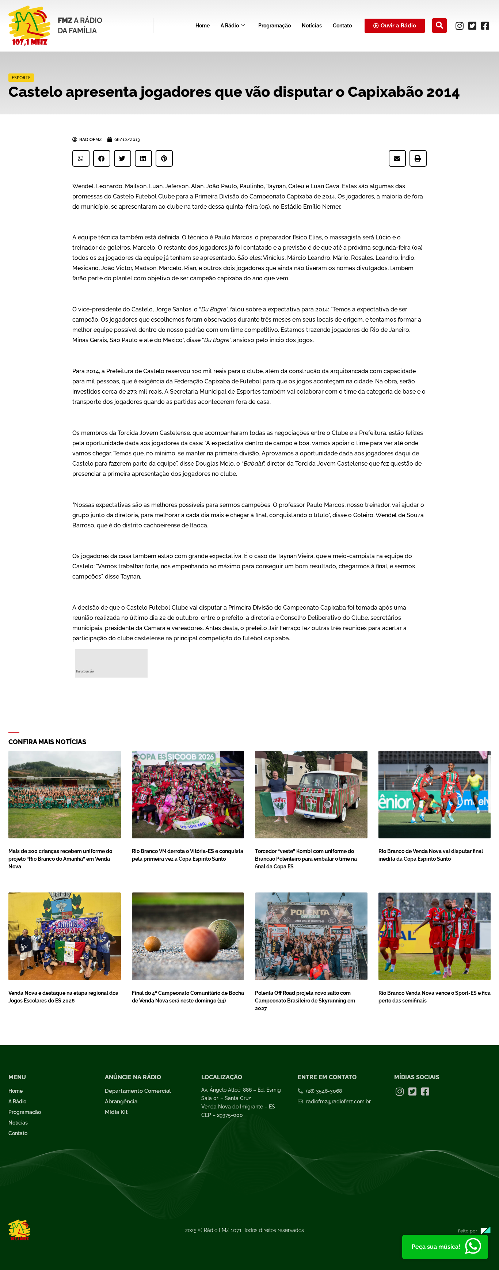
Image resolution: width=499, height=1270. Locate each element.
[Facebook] (485, 25)
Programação (274, 26)
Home (202, 26)
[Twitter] (472, 25)
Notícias (312, 26)
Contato (342, 26)
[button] (439, 25)
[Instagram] (459, 25)
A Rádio (230, 26)
